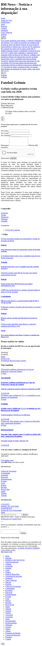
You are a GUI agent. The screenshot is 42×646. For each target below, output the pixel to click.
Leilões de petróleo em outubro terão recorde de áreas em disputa (20, 44)
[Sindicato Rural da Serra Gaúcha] (13, 361)
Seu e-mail (4, 133)
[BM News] (5, 22)
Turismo (4, 495)
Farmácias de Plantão (12, 633)
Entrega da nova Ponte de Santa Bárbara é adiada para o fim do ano (20, 46)
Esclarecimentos (11, 623)
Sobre (3, 512)
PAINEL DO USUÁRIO (10, 506)
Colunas (4, 28)
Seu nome (4, 131)
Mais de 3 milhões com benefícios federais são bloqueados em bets (20, 56)
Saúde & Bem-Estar (12, 574)
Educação (4, 477)
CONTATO (5, 504)
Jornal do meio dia (11, 562)
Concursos (9, 615)
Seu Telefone (5, 135)
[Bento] (4, 75)
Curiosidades (5, 473)
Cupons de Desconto (12, 635)
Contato (8, 639)
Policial (3, 485)
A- (2, 117)
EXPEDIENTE (6, 508)
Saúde (3, 491)
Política (8, 572)
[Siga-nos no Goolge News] (11, 519)
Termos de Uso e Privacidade (11, 510)
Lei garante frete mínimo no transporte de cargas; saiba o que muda (20, 68)
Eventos (4, 481)
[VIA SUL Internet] (12, 230)
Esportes (8, 568)
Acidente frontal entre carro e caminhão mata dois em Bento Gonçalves (19, 59)
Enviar (23, 533)
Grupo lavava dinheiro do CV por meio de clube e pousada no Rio (21, 66)
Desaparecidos (10, 621)
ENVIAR (13, 158)
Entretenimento (6, 479)
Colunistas (9, 617)
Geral (3, 483)
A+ (3, 120)
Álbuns (8, 631)
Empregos (4, 30)
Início (3, 24)
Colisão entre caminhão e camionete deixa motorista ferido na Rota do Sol (19, 54)
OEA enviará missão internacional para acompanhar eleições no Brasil (19, 64)
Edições (8, 582)
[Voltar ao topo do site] (2, 521)
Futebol (8, 613)
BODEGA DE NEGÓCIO (15, 560)
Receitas (4, 487)
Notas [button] (7, 619)
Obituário (8, 625)
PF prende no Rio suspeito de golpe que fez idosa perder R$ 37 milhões (20, 49)
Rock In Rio (5, 489)
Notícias (4, 34)
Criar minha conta (7, 460)
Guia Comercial (6, 32)
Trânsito (4, 493)
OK (3, 644)
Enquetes (8, 637)
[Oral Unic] (5, 359)
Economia (4, 475)
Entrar (3, 18)
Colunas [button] (8, 564)
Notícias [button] (8, 584)
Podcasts (4, 26)
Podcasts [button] (8, 558)
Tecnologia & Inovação (13, 576)
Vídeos (3, 37)
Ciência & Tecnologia (8, 471)
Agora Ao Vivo (6, 20)
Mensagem (5, 145)
